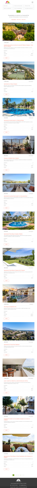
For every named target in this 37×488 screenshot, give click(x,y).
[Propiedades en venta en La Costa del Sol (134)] (23, 475)
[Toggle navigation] (32, 2)
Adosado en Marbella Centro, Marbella (11, 158)
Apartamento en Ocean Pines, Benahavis (11, 344)
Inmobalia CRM (25, 487)
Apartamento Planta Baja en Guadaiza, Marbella (13, 234)
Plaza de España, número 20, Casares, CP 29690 (18, 483)
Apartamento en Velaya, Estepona (10, 84)
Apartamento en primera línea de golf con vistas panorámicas (15, 196)
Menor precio (19, 19)
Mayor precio (23, 19)
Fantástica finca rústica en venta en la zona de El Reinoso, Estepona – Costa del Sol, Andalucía (18, 46)
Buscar (18, 11)
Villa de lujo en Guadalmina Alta (10, 306)
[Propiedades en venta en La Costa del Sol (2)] (22, 475)
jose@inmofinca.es (23, 485)
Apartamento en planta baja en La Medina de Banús (14, 120)
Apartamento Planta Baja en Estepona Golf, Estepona (14, 270)
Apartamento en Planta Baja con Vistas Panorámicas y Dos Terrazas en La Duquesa (18, 457)
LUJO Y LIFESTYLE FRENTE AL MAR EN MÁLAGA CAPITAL (16, 381)
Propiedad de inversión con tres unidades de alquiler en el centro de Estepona (17, 419)
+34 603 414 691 (15, 485)
